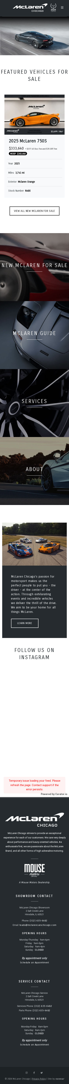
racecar (60, 1079)
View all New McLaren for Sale (34, 211)
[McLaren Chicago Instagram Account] (26, 1073)
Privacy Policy (39, 1079)
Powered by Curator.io (54, 794)
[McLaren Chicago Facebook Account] (34, 1073)
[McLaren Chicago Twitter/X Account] (42, 1073)
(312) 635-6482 (38, 920)
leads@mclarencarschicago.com (38, 925)
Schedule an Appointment (34, 962)
